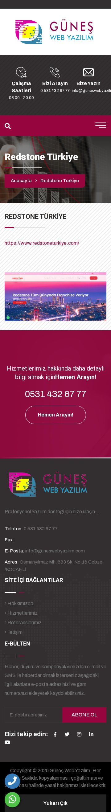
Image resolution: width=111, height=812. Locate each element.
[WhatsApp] (12, 799)
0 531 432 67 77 (55, 90)
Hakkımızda (19, 603)
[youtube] (7, 742)
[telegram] (66, 734)
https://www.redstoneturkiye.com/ (42, 243)
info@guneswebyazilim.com (55, 550)
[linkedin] (91, 734)
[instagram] (79, 734)
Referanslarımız (24, 622)
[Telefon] (12, 781)
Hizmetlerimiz (22, 613)
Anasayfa (21, 180)
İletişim (14, 632)
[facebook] (55, 734)
